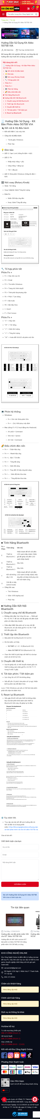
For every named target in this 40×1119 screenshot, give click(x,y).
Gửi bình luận (20, 884)
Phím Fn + (8, 83)
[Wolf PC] (20, 33)
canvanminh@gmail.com (12, 968)
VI (6, 1090)
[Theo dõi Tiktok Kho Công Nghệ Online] (30, 1055)
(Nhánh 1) (10, 1033)
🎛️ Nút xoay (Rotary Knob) (15, 77)
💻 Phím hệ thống (11, 89)
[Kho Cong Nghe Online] (20, 2)
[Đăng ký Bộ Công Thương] (20, 1114)
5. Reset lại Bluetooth (13, 113)
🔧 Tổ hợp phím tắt (12, 80)
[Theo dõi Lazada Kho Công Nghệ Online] (23, 1055)
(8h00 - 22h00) (13, 1044)
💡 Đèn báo (9, 74)
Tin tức (12, 20)
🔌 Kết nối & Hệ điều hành (14, 71)
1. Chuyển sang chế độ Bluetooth (17, 101)
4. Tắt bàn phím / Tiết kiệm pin (16, 110)
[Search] (36, 14)
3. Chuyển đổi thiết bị (12, 107)
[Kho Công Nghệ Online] (10, 8)
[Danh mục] (3, 14)
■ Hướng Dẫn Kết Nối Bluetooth (14, 98)
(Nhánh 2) (10, 1038)
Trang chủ (4, 20)
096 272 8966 (9, 977)
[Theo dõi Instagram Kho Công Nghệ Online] (11, 1055)
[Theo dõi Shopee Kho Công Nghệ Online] (17, 1055)
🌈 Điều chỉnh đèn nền (13, 92)
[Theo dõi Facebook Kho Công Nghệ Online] (4, 1055)
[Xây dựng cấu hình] (28, 9)
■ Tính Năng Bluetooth (11, 95)
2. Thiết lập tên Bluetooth (14, 104)
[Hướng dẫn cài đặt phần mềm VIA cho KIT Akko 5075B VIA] (15, 920)
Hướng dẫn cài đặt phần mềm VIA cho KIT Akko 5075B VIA (15, 935)
